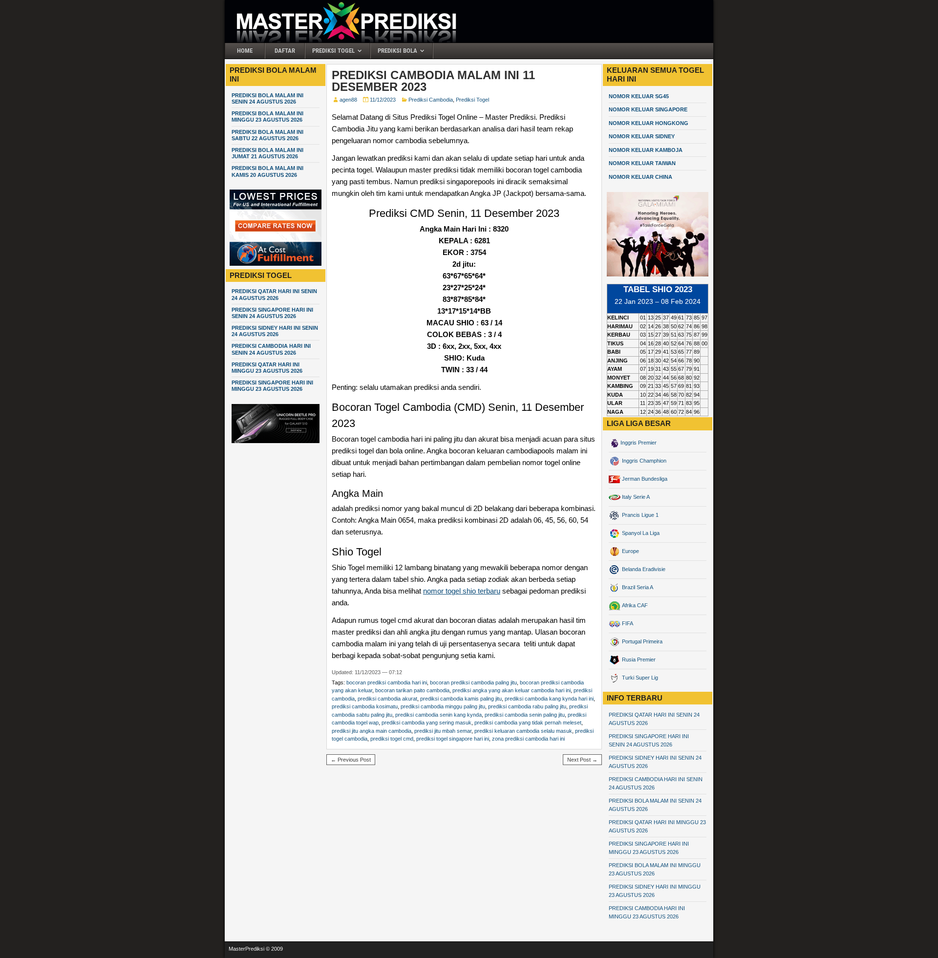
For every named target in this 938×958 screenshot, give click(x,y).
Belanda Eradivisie (642, 569)
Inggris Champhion (643, 461)
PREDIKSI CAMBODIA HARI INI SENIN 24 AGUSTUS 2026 (271, 349)
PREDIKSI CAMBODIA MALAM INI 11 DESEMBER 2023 (433, 80)
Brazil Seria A (636, 587)
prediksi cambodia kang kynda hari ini (549, 699)
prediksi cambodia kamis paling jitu (461, 699)
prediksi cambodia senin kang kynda (438, 715)
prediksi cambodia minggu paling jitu (443, 706)
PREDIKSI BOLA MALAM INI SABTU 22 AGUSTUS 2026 (267, 135)
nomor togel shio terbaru (461, 591)
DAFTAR (285, 50)
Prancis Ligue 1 (639, 515)
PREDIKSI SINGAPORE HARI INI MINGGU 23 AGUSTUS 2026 (272, 386)
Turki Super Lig (639, 678)
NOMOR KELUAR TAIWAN (642, 163)
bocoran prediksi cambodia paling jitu (473, 682)
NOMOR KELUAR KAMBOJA (645, 150)
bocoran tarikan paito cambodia (412, 690)
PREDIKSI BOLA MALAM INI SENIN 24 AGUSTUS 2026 (267, 98)
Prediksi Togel (333, 50)
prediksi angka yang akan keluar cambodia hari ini (511, 690)
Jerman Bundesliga (643, 479)
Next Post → (582, 760)
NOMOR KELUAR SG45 (639, 96)
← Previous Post (351, 760)
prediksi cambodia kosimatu (365, 706)
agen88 (348, 100)
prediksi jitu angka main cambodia (371, 731)
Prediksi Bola (397, 50)
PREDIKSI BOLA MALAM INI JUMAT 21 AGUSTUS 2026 (267, 153)
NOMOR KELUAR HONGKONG (648, 123)
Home (245, 50)
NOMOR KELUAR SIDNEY (642, 136)
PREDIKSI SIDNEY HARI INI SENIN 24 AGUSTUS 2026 (275, 331)
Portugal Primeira (641, 641)
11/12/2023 (383, 100)
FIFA (626, 623)
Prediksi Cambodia (430, 100)
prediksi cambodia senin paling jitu (525, 715)
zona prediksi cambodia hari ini (528, 739)
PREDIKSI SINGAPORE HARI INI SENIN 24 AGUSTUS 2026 (272, 313)
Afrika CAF (634, 605)
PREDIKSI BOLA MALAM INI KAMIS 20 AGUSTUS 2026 (267, 171)
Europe (629, 551)
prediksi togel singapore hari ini (452, 739)
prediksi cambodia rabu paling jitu (527, 706)
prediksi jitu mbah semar (442, 731)
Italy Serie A (635, 497)
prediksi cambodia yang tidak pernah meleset (527, 722)
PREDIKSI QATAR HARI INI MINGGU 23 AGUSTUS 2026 (267, 368)
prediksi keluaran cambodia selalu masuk (523, 731)
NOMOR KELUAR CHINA (640, 177)
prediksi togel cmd (391, 739)
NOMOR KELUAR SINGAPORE (648, 109)
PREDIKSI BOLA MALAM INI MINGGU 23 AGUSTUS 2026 (267, 116)
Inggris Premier (638, 443)
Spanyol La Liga (640, 533)
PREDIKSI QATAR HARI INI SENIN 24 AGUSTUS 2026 (274, 294)
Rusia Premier (638, 659)
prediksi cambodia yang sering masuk (426, 722)
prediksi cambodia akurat (387, 699)
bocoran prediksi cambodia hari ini (386, 682)
